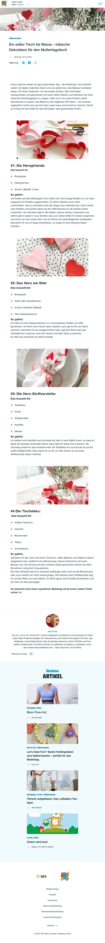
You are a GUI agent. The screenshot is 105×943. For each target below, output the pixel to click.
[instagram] (31, 654)
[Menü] (100, 4)
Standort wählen (17, 2)
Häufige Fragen (52, 889)
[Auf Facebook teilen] (29, 63)
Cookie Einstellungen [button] (52, 917)
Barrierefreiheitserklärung (53, 912)
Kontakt (52, 895)
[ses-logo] (41, 876)
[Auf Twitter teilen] (35, 63)
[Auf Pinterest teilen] (23, 63)
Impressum (52, 900)
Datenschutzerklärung (52, 906)
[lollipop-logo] (65, 877)
